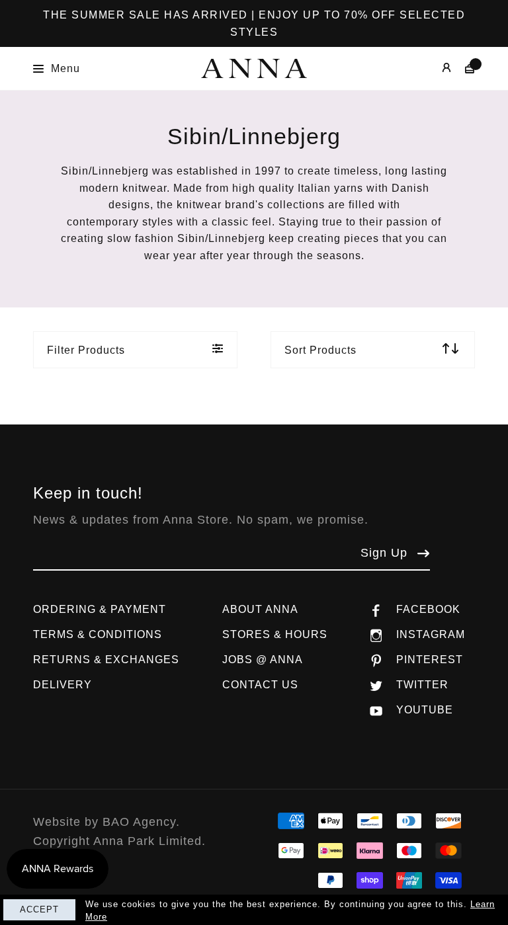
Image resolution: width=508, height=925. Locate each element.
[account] (437, 68)
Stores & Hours (274, 634)
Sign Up (383, 552)
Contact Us (260, 684)
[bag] (463, 68)
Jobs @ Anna (262, 659)
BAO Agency (139, 821)
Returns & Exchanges (106, 659)
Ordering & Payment (99, 609)
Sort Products (320, 350)
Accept (39, 909)
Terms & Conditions (97, 634)
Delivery (62, 684)
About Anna (260, 609)
